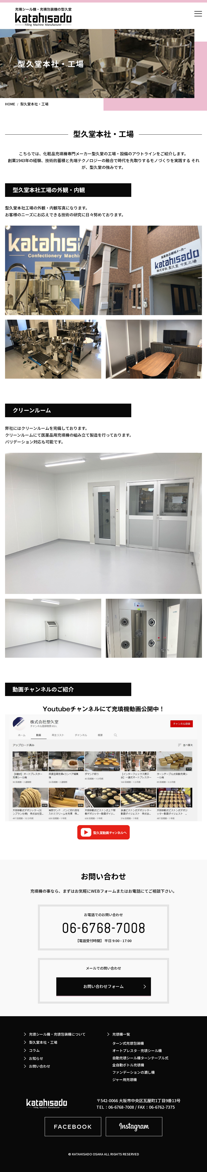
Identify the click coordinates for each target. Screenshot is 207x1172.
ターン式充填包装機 (128, 1043)
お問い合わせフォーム (103, 986)
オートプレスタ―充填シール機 (137, 1050)
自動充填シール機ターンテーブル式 (140, 1057)
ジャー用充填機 (124, 1079)
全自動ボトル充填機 (128, 1064)
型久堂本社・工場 (43, 1042)
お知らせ (36, 1058)
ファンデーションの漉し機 (133, 1072)
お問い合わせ (39, 1066)
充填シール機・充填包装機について (57, 1034)
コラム (34, 1050)
